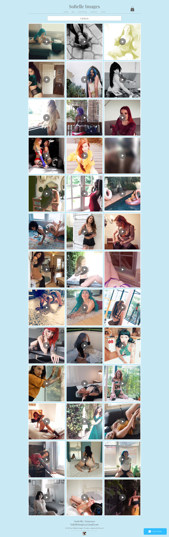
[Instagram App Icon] (84, 533)
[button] (132, 8)
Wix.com (101, 528)
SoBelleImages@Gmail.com (84, 524)
